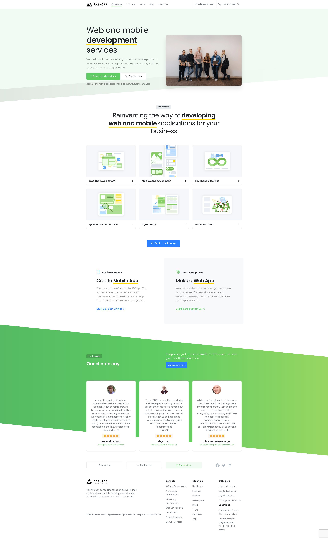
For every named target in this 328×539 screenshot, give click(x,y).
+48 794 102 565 (228, 4)
